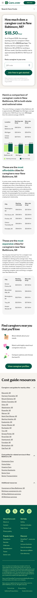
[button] (18, 9)
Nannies (5, 542)
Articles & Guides (26, 525)
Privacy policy (7, 531)
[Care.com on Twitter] (15, 511)
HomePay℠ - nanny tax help (28, 540)
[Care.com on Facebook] (8, 511)
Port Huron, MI (9, 215)
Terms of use (7, 528)
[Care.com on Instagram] (29, 511)
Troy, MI (7, 302)
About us (6, 522)
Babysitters (6, 539)
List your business (26, 544)
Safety (23, 522)
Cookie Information (27, 591)
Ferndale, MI (9, 229)
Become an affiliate (27, 550)
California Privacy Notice (11, 591)
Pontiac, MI (8, 218)
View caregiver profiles (18, 366)
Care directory (25, 553)
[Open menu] (3, 3)
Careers (5, 525)
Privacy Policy (22, 588)
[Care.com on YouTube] (22, 511)
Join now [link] (29, 2)
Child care (6, 545)
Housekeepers (7, 548)
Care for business (26, 547)
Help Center (24, 528)
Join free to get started (18, 72)
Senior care (6, 555)
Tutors (5, 551)
